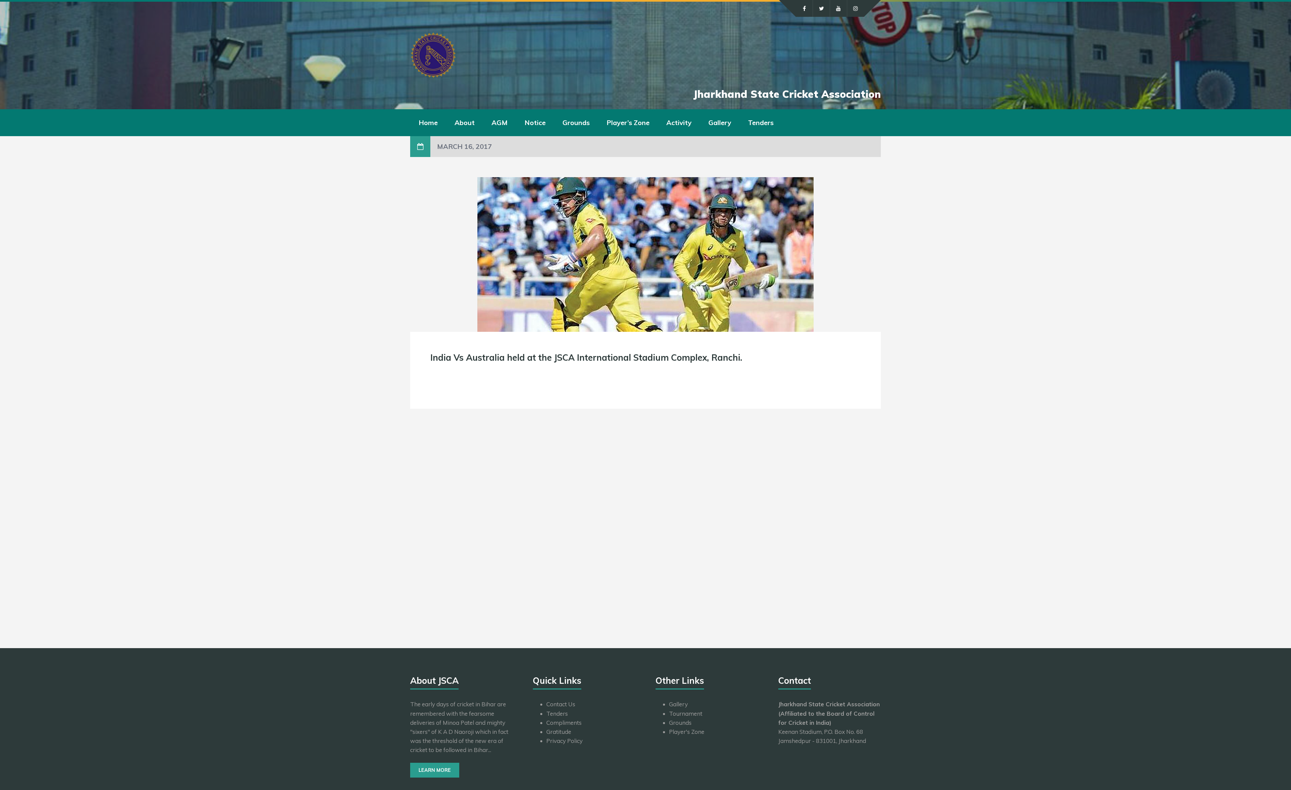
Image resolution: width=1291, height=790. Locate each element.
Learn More (435, 770)
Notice (535, 122)
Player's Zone (686, 731)
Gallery (719, 122)
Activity (679, 122)
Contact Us (560, 704)
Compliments (564, 722)
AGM (500, 122)
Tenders (761, 122)
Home (428, 122)
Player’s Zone (628, 122)
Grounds (576, 122)
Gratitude (558, 731)
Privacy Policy (564, 740)
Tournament (685, 713)
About (465, 122)
